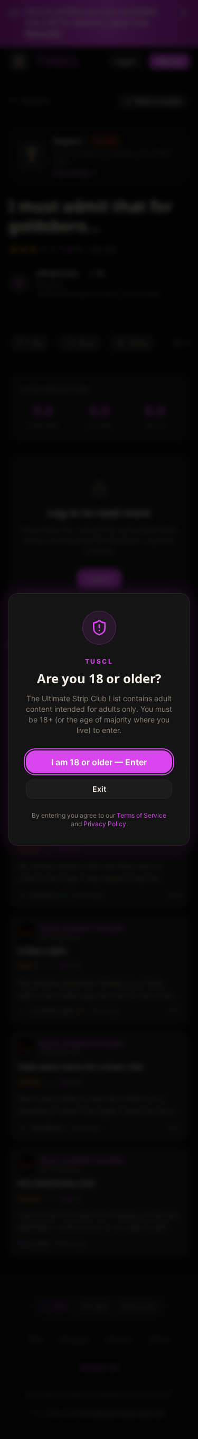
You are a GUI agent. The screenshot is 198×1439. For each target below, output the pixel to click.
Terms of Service (141, 815)
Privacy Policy (104, 824)
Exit (99, 788)
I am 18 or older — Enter (99, 762)
